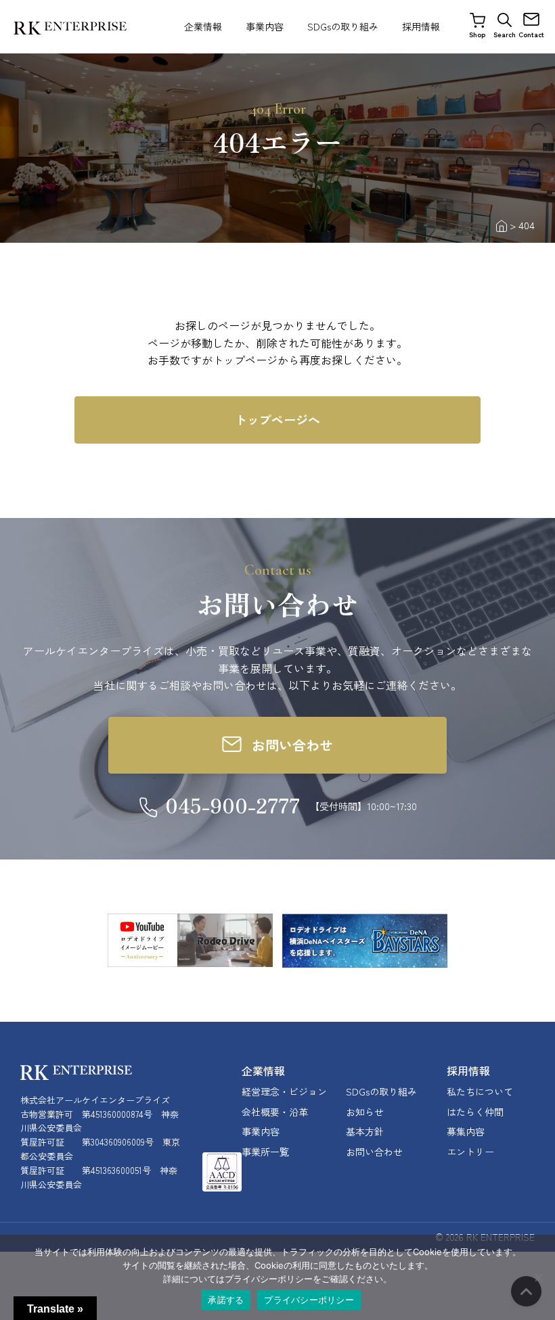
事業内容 (265, 26)
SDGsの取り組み (342, 26)
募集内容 (466, 1131)
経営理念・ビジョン (284, 1091)
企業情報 (203, 26)
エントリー (470, 1151)
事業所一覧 (265, 1151)
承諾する (226, 1299)
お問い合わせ (374, 1151)
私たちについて (480, 1091)
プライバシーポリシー (309, 1299)
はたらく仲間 (475, 1111)
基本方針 (365, 1131)
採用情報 (421, 26)
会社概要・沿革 (275, 1111)
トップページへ (277, 419)
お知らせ (365, 1111)
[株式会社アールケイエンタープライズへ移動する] (501, 225)
